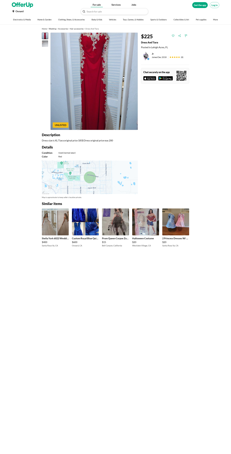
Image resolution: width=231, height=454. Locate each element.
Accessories (63, 29)
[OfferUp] (22, 5)
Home (44, 29)
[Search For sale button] (84, 11)
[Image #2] (45, 43)
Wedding (52, 29)
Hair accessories (77, 29)
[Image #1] (45, 36)
